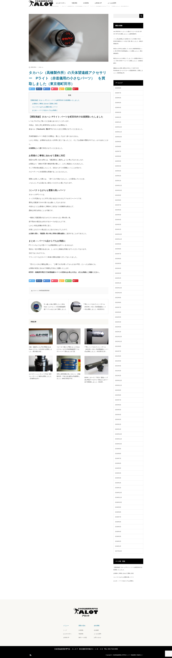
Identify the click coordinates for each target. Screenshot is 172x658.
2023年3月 (118, 273)
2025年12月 (118, 127)
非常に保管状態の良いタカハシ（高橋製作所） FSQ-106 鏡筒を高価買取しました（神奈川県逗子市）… (68, 376)
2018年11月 (118, 497)
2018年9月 (118, 507)
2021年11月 (118, 341)
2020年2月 (118, 424)
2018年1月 (118, 546)
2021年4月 (118, 366)
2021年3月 (118, 370)
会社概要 (96, 630)
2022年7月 (118, 307)
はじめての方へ (61, 3)
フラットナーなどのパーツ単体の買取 (42, 257)
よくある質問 (112, 3)
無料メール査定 (83, 637)
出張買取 (86, 3)
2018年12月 (118, 492)
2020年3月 (118, 419)
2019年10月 (118, 444)
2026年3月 (118, 112)
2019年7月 (118, 458)
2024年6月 (118, 210)
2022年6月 (118, 312)
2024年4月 (118, 219)
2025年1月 (118, 180)
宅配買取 (74, 3)
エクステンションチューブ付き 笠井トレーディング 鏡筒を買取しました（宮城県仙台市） (40, 376)
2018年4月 (118, 531)
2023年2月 (118, 278)
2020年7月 (118, 400)
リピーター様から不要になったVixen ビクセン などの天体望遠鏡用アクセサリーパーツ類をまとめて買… (68, 349)
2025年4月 (118, 166)
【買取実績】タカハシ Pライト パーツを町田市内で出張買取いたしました (54, 100)
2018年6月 (118, 522)
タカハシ (41, 67)
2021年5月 (118, 361)
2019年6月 (118, 463)
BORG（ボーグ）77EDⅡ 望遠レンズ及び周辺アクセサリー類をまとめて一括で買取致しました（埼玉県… (96, 380)
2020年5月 (118, 409)
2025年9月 (118, 141)
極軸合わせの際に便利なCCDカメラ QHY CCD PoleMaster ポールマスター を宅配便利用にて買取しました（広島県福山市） (128, 70)
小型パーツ (45, 245)
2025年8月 (118, 146)
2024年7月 (118, 205)
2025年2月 (118, 175)
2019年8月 (118, 453)
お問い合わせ (97, 637)
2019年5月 (118, 468)
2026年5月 (118, 102)
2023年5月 (118, 263)
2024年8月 (118, 200)
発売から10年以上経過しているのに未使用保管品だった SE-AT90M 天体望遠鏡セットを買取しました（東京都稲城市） (127, 51)
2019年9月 (118, 448)
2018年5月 (118, 526)
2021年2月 (118, 375)
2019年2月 (118, 483)
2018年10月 (118, 502)
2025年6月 (118, 156)
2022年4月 (118, 322)
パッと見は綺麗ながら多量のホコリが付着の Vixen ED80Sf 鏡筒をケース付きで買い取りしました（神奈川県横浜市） (128, 41)
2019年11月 (118, 439)
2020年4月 (118, 414)
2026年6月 (118, 97)
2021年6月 (118, 356)
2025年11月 (118, 132)
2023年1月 (118, 283)
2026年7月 (118, 93)
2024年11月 (118, 185)
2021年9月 (118, 346)
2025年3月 (118, 171)
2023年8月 (118, 249)
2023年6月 (118, 258)
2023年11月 (118, 239)
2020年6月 (118, 405)
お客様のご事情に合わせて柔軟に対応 (45, 103)
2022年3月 (118, 327)
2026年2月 (118, 117)
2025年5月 (118, 161)
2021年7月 (118, 351)
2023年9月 (118, 244)
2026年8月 (118, 88)
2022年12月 (118, 288)
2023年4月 (118, 268)
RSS (30, 654)
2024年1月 (118, 229)
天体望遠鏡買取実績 (44, 290)
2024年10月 (118, 190)
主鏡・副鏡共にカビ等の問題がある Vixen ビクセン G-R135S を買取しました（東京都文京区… (40, 349)
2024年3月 (118, 224)
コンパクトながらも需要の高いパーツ (45, 107)
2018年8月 (118, 512)
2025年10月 (118, 136)
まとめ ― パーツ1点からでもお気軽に (45, 110)
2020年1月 (118, 429)
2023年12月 (118, 234)
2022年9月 (118, 297)
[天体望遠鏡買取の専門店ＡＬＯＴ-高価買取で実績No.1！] (86, 616)
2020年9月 (118, 390)
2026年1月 (118, 122)
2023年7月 (118, 253)
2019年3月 (118, 478)
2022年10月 (118, 292)
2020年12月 (118, 380)
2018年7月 (118, 517)
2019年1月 (118, 487)
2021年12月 (118, 336)
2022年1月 (118, 331)
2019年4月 (118, 473)
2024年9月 (118, 195)
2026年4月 (118, 107)
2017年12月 (118, 551)
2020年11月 (118, 385)
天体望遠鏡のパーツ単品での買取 (41, 136)
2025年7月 (118, 151)
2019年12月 (118, 434)
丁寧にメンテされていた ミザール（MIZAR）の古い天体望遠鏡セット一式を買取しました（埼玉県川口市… (96, 349)
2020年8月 (118, 395)
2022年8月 (118, 302)
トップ (65, 630)
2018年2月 (118, 541)
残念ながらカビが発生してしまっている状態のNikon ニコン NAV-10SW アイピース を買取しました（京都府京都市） (128, 61)
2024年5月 (118, 214)
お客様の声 (98, 3)
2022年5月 (118, 317)
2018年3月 (118, 536)
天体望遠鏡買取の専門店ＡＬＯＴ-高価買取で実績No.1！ (128, 655)
